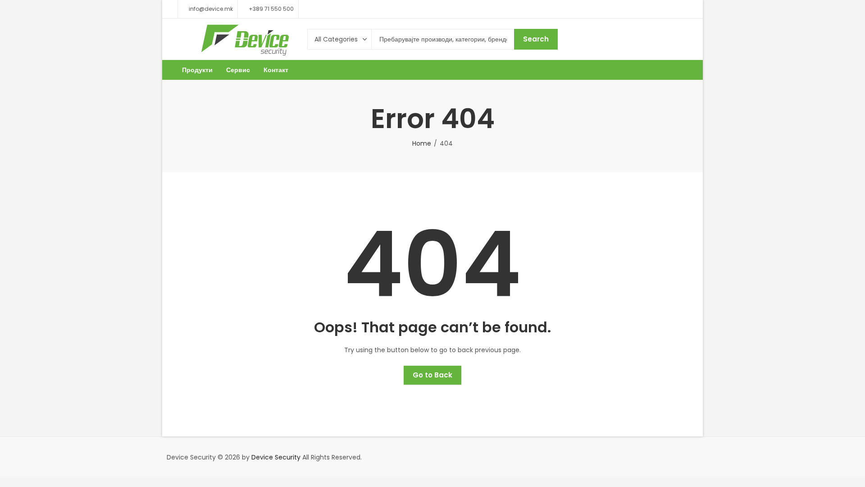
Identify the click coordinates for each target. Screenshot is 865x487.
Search (536, 39)
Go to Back (432, 375)
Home (421, 143)
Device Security (275, 457)
